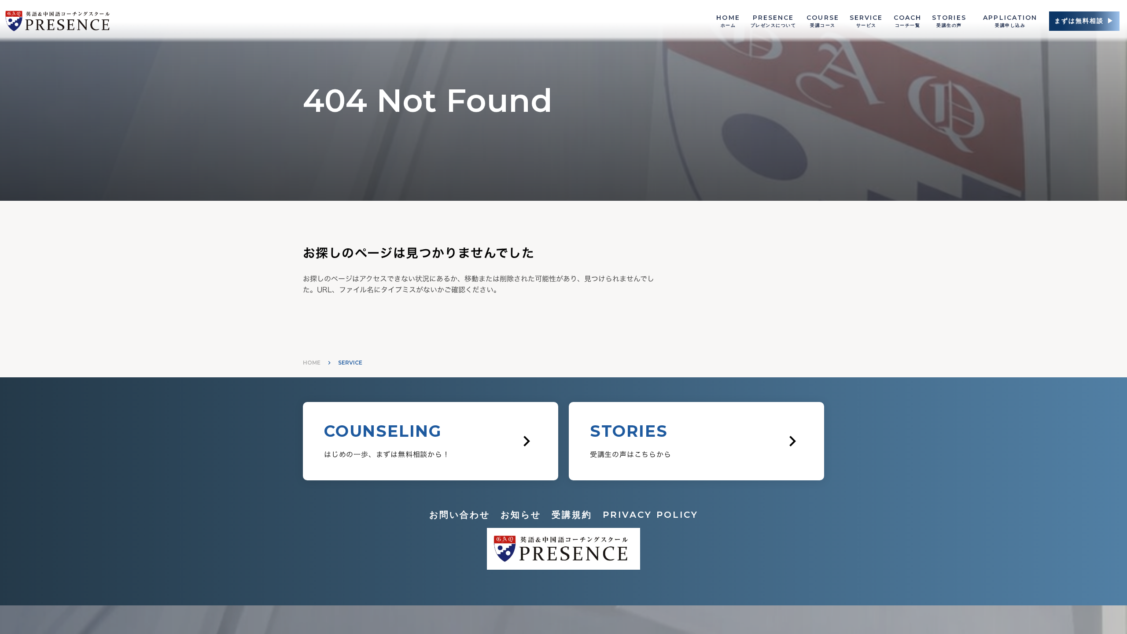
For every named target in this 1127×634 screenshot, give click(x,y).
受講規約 (572, 514)
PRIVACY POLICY (650, 514)
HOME (311, 362)
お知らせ (521, 514)
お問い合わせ (459, 514)
